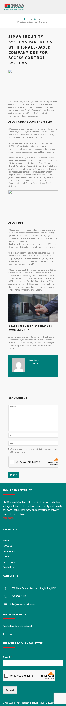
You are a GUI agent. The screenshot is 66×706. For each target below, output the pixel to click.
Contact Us (8, 567)
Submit (9, 690)
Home (26, 19)
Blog (35, 19)
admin (34, 363)
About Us (7, 545)
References (9, 562)
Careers (7, 556)
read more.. (8, 518)
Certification (9, 551)
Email (7, 657)
